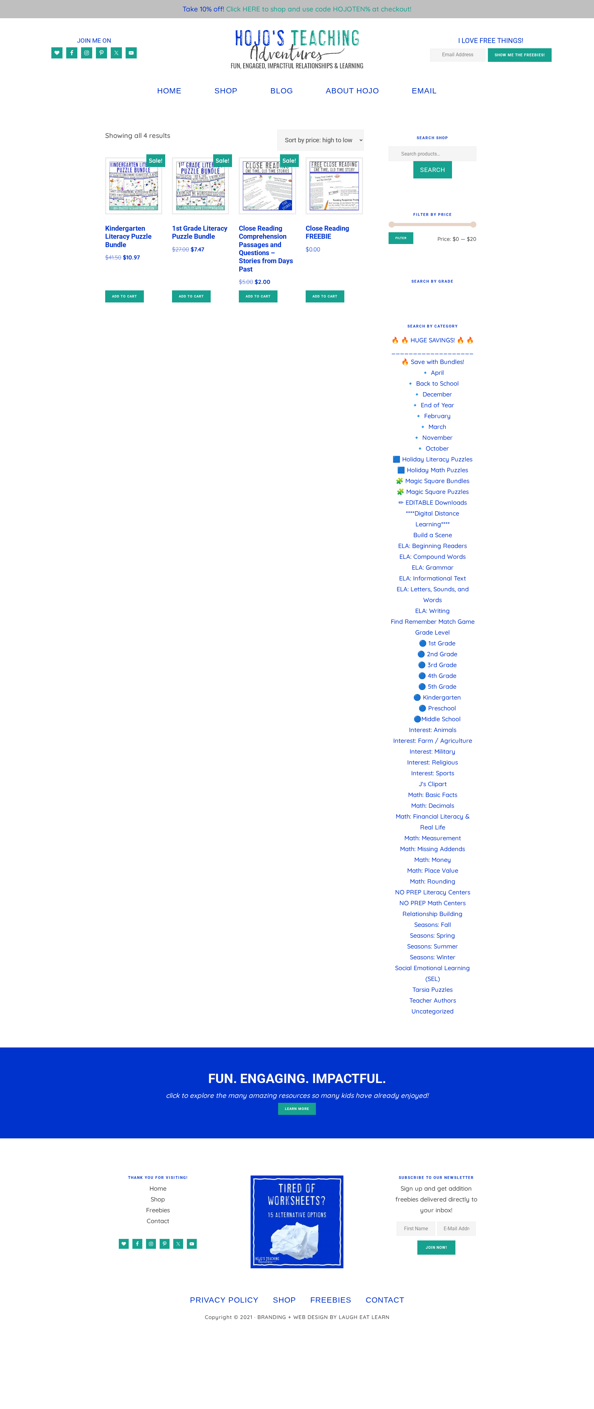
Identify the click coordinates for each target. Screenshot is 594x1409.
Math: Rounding (432, 881)
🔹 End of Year (432, 405)
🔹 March (432, 426)
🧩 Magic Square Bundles (432, 481)
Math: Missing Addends (432, 849)
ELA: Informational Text (432, 578)
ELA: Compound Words (432, 556)
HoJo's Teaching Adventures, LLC (297, 49)
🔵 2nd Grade (437, 654)
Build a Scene (432, 535)
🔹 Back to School (433, 383)
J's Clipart (433, 784)
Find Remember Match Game (433, 621)
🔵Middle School (437, 719)
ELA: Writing (432, 611)
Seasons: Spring (432, 935)
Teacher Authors (432, 1000)
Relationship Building (432, 914)
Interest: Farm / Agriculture (432, 740)
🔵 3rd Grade (437, 665)
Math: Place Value (432, 870)
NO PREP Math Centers (432, 903)
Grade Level (432, 632)
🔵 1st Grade (437, 643)
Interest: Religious (432, 762)
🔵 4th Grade (437, 675)
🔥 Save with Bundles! (432, 362)
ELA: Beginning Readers (432, 546)
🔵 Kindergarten (437, 697)
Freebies (158, 1210)
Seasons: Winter (432, 957)
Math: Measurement (432, 838)
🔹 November (433, 437)
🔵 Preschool (437, 708)
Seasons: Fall (432, 924)
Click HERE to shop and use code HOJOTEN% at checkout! (318, 9)
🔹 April (432, 372)
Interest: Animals (432, 730)
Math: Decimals (432, 805)
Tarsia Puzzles (432, 989)
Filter (401, 238)
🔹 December (432, 394)
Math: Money (432, 859)
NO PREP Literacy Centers (432, 892)
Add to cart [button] (124, 296)
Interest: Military (432, 751)
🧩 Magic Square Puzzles (433, 491)
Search (432, 169)
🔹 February (433, 416)
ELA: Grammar (433, 567)
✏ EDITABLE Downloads (432, 502)
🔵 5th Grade (437, 686)
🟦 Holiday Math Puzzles (432, 470)
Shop (158, 1199)
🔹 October (432, 448)
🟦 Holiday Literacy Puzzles (432, 459)
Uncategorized (432, 1011)
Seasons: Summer (432, 946)
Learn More (297, 1109)
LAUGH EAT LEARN (364, 1317)
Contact (158, 1221)
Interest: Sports (432, 773)
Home (157, 1188)
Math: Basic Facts (432, 795)
